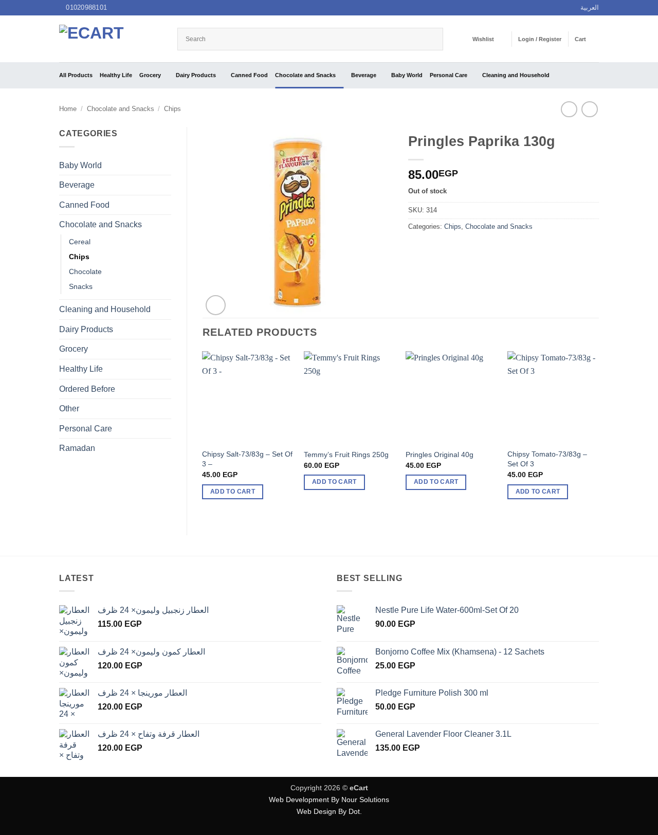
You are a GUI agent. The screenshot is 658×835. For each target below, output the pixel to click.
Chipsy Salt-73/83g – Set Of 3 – (247, 459)
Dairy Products (196, 75)
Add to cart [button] (232, 491)
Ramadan (77, 448)
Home (68, 109)
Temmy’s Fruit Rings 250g (346, 454)
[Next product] (569, 109)
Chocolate (85, 271)
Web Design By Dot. (329, 811)
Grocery (150, 75)
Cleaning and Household (516, 75)
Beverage (363, 75)
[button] (539, 39)
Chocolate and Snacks (305, 75)
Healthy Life (116, 75)
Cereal (79, 242)
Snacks (81, 286)
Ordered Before (87, 389)
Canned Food (249, 75)
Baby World (407, 75)
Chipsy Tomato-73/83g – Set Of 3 (547, 459)
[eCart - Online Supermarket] (110, 39)
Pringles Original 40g (439, 454)
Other (69, 408)
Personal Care (448, 75)
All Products (76, 75)
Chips (172, 109)
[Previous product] (589, 109)
